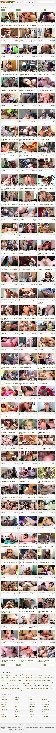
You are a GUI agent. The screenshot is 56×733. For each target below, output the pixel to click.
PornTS (17, 699)
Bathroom (11, 675)
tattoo (53, 204)
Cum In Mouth (25, 680)
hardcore (52, 139)
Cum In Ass (19, 680)
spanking (47, 74)
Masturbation (45, 685)
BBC (17, 253)
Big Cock (41, 675)
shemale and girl (12, 253)
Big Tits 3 (31, 697)
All (18, 664)
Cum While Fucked (33, 680)
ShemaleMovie (53, 56)
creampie (42, 25)
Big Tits (46, 675)
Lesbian (25, 685)
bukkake (43, 661)
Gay (17, 683)
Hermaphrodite (41, 683)
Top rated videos (28, 5)
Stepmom (46, 688)
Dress (26, 682)
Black (50, 675)
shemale (7, 25)
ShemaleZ (16, 186)
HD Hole (31, 716)
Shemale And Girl (19, 688)
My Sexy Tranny (4, 709)
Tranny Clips (4, 697)
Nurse (6, 686)
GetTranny (16, 463)
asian (16, 41)
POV (20, 155)
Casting (52, 677)
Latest (8, 664)
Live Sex (35, 5)
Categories (7, 5)
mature (21, 41)
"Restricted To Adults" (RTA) (13, 729)
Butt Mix (31, 701)
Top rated (12, 664)
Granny (21, 683)
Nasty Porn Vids (18, 719)
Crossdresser (9, 680)
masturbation (29, 204)
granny (25, 302)
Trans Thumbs (46, 709)
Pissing (32, 686)
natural (11, 481)
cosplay (5, 189)
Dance (6, 682)
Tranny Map (4, 716)
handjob (21, 74)
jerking (22, 270)
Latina (21, 685)
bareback (48, 139)
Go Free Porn (18, 701)
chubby (22, 25)
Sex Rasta (31, 699)
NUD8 (17, 718)
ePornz (3, 706)
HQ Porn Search (32, 706)
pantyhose (24, 269)
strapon (41, 530)
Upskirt (22, 690)
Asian (31, 674)
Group (25, 683)
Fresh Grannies (18, 711)
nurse (20, 189)
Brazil (28, 677)
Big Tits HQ (4, 718)
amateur (24, 41)
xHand (17, 235)
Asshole (47, 674)
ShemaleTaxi (16, 40)
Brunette (39, 677)
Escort (38, 682)
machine (29, 302)
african (39, 482)
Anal (17, 674)
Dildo (14, 682)
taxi (15, 253)
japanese (34, 139)
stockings (25, 123)
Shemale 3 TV (4, 702)
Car (48, 677)
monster (33, 432)
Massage (39, 685)
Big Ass (37, 675)
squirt (41, 189)
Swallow (2, 690)
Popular (3, 664)
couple (14, 41)
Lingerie (30, 685)
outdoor (43, 74)
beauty (3, 41)
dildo (32, 123)
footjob (29, 123)
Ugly (18, 690)
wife (7, 481)
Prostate (36, 686)
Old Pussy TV (18, 706)
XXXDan (35, 154)
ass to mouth (12, 383)
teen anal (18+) (51, 155)
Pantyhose (27, 686)
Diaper (10, 682)
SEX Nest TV (32, 714)
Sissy (29, 688)
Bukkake (44, 677)
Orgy (23, 686)
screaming (48, 530)
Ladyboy (16, 685)
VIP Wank (31, 709)
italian (42, 204)
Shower (25, 688)
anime (48, 237)
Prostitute (42, 686)
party (24, 253)
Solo (41, 688)
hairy (46, 253)
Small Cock (37, 688)
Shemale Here (32, 718)
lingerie (14, 90)
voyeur (42, 481)
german (33, 41)
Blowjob (7, 677)
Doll (22, 682)
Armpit (27, 674)
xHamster (16, 56)
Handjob (29, 683)
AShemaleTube (53, 40)
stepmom (15, 269)
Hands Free (35, 683)
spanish (23, 660)
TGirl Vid (3, 714)
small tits (39, 596)
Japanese (3, 685)
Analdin (36, 89)
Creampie (3, 680)
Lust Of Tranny (4, 704)
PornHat (54, 268)
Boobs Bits (18, 716)
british (32, 416)
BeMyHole (35, 268)
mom (23, 188)
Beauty (24, 675)
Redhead (51, 686)
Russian (2, 688)
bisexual (40, 74)
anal (11, 41)
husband (2, 563)
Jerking (8, 685)
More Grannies (46, 718)
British (35, 677)
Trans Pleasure (46, 704)
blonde (33, 204)
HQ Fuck (17, 709)
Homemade (48, 683)
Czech (2, 682)
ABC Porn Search (33, 702)
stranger (53, 74)
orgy (9, 90)
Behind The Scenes (30, 675)
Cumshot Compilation (47, 680)
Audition (52, 674)
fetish (22, 595)
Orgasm (18, 686)
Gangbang (13, 683)
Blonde (2, 677)
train (42, 562)
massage (15, 204)
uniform (16, 497)
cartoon (50, 237)
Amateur (12, 674)
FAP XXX (17, 697)
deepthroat (39, 91)
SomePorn (53, 349)
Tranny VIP (4, 701)
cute (23, 90)
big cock (31, 25)
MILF (14, 25)
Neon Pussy (18, 714)
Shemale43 (4, 719)
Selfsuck (7, 688)
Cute (53, 680)
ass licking (26, 334)
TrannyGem (16, 121)
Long (23, 664)
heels (30, 367)
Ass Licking (36, 674)
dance (8, 269)
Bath (7, 675)
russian (42, 334)
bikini (13, 481)
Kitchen (12, 685)
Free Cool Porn (32, 711)
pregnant (42, 237)
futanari (35, 334)
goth (51, 74)
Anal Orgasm (22, 674)
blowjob (10, 25)
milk (44, 383)
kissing (8, 204)
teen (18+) (43, 155)
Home (2, 5)
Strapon (50, 688)
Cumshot (39, 680)
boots (39, 237)
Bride (31, 677)
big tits (52, 25)
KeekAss (54, 219)
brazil (45, 546)
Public (47, 686)
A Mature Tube (32, 704)
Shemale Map (7, 2)
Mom (2, 686)
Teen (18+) (8, 690)
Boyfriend (23, 677)
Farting (51, 682)
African (8, 674)
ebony (2, 25)
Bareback (3, 675)
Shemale (12, 688)
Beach (20, 675)
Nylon (10, 686)
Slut (32, 688)
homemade (27, 41)
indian (28, 74)
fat (20, 25)
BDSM (8, 220)
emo (45, 513)
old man (9, 416)
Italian (53, 683)
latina (30, 155)
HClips (17, 626)
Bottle (19, 677)
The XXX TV (4, 711)
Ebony (34, 682)
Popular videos (14, 5)
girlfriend (41, 156)
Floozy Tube (18, 702)
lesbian (43, 90)
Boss (15, 677)
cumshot (2, 140)
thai (10, 41)
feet (20, 123)
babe (9, 513)
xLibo (17, 704)
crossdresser (28, 269)
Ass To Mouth (42, 674)
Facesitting (43, 682)
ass (49, 74)
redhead (53, 318)
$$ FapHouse (16, 89)
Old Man (14, 686)
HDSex (54, 300)
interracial (16, 123)
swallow (39, 417)
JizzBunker (35, 105)
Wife (26, 690)
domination (2, 384)
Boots (11, 677)
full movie (2, 449)
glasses (41, 514)
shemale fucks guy (41, 254)
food (33, 595)
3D (53, 25)
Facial (48, 682)
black (4, 25)
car (10, 367)
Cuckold (14, 680)
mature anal (21, 42)
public (34, 74)
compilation (50, 302)
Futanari (8, 683)
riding (47, 90)
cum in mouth (43, 416)
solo (29, 25)
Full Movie (3, 683)
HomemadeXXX (34, 40)
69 (4, 674)
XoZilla (54, 121)
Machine (34, 685)
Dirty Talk (18, 682)
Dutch (30, 682)
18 (1, 674)
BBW (16, 25)
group (40, 221)
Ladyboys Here (4, 699)
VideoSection (35, 333)
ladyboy (27, 25)
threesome (53, 41)
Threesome (14, 690)
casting (40, 25)
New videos (21, 5)
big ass (12, 25)
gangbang (2, 319)
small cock (42, 318)
